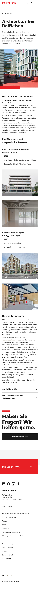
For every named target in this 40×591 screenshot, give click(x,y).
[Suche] (31, 3)
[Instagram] (13, 483)
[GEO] (31, 466)
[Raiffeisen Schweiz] (9, 3)
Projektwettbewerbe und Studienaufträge (12, 397)
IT (11, 575)
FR (7, 575)
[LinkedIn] (3, 483)
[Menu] (36, 3)
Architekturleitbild (9, 389)
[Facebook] (8, 483)
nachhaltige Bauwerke (10, 340)
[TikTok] (18, 483)
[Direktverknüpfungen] (27, 3)
